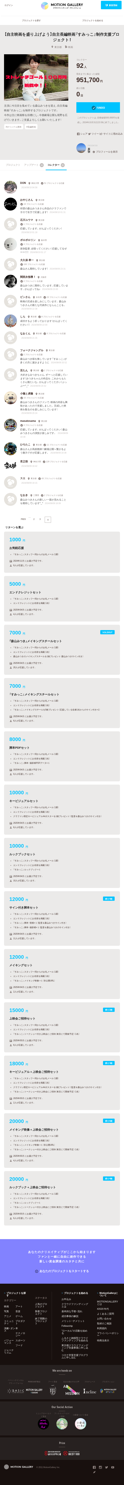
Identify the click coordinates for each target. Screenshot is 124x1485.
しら (22, 316)
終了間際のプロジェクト (41, 1321)
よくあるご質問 (105, 1313)
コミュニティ (9, 1322)
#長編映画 (31, 126)
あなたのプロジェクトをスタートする (64, 1271)
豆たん (24, 370)
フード (19, 1345)
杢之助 (24, 461)
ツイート (96, 133)
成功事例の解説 (70, 1316)
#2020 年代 (103, 1309)
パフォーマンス (9, 1342)
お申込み (66, 1299)
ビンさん (25, 297)
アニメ (7, 1316)
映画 (70, 47)
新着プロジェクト (41, 1312)
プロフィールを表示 (107, 151)
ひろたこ (25, 444)
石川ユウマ (26, 220)
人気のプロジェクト (41, 1305)
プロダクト (20, 1322)
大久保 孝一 (27, 260)
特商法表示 (103, 1340)
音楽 (18, 1311)
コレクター (55, 165)
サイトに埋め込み (111, 133)
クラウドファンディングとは (75, 1305)
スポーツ (20, 1340)
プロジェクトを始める (92, 20)
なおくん (25, 333)
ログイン (9, 5)
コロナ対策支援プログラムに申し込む (75, 1356)
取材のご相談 (104, 1323)
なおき (24, 495)
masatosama (28, 421)
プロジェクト (13, 165)
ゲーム (19, 1316)
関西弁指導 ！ (27, 277)
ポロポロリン (28, 240)
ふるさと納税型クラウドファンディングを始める (75, 1339)
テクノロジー (20, 1334)
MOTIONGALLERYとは (107, 1303)
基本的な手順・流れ (72, 1311)
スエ (22, 478)
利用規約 (102, 1328)
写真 (6, 1311)
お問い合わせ (104, 1318)
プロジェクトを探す (31, 20)
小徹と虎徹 (26, 393)
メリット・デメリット (73, 1321)
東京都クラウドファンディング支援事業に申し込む (75, 1347)
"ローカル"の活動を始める (74, 1332)
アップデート (33, 165)
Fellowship (67, 1326)
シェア (84, 133)
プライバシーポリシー (108, 1334)
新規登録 (113, 5)
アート (19, 1306)
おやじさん (26, 199)
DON (23, 183)
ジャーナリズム (9, 1351)
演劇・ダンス (9, 1329)
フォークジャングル (31, 350)
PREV (23, 519)
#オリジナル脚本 (14, 126)
